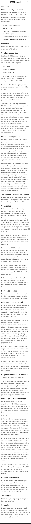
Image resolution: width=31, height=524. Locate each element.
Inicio (2, 6)
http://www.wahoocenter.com (18, 40)
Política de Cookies (8, 72)
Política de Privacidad (9, 69)
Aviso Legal (6, 66)
